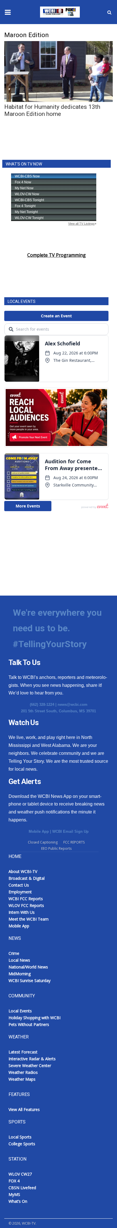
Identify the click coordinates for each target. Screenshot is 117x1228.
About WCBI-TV (23, 871)
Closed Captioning (43, 842)
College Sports (22, 1143)
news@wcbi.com (72, 704)
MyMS (14, 1194)
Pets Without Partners (29, 1024)
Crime (14, 953)
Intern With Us (22, 912)
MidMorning (20, 973)
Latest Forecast (23, 1052)
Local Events (20, 1011)
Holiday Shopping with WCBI (34, 1017)
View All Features (24, 1109)
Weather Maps (22, 1079)
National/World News (28, 967)
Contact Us (19, 885)
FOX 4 (14, 1181)
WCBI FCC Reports (26, 898)
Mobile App (39, 831)
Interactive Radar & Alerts (32, 1058)
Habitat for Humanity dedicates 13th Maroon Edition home (52, 110)
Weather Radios (23, 1072)
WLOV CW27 (20, 1174)
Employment (20, 892)
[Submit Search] (109, 12)
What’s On (18, 1201)
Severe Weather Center (30, 1065)
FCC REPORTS (74, 842)
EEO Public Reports (56, 848)
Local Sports (20, 1137)
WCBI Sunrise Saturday (30, 980)
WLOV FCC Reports (26, 905)
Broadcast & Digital (27, 878)
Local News (19, 960)
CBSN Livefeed (22, 1187)
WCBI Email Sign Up (70, 831)
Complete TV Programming (56, 255)
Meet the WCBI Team (29, 919)
